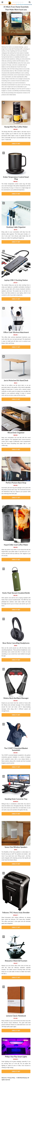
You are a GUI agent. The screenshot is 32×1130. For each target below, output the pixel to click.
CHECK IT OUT (16, 144)
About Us (4, 1078)
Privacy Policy (11, 1078)
